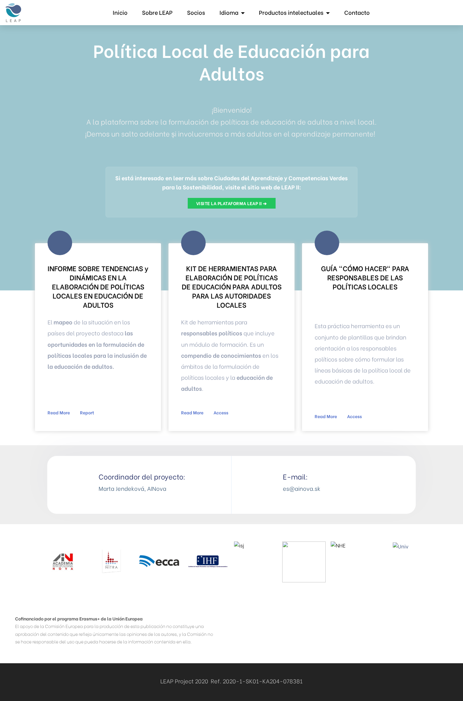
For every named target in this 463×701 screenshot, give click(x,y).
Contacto (357, 12)
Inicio (120, 12)
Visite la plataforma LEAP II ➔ (231, 203)
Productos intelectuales (291, 12)
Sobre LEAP (157, 12)
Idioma (229, 12)
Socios (196, 12)
